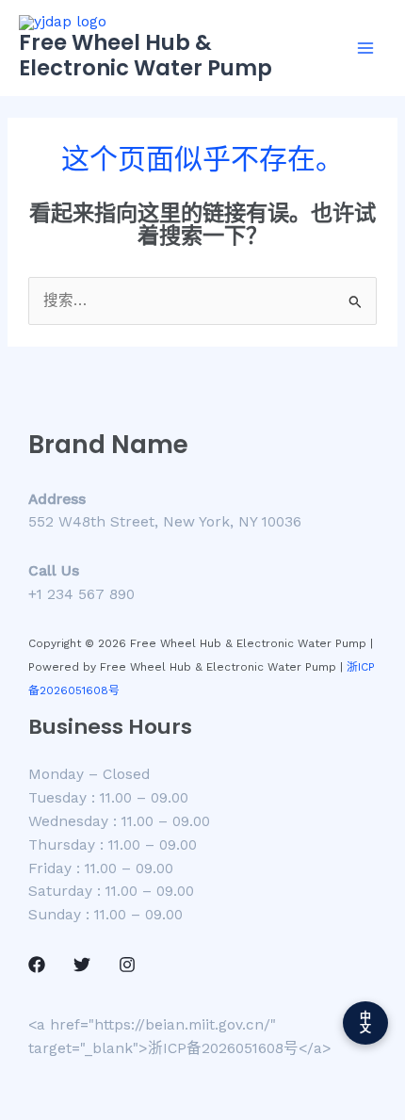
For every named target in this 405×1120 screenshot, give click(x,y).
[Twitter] (81, 964)
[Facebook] (36, 964)
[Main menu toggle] (366, 47)
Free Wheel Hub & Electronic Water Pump (145, 55)
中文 (366, 1023)
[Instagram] (127, 964)
